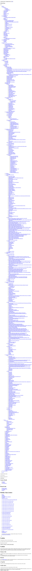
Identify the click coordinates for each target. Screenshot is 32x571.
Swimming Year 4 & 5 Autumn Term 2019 (7, 529)
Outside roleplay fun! (11, 299)
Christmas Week (11, 106)
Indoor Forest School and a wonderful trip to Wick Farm (16, 324)
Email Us (3, 482)
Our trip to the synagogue (12, 387)
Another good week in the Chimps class (14, 340)
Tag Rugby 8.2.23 (11, 145)
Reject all (2, 544)
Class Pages (5, 65)
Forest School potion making (12, 207)
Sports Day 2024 (7, 426)
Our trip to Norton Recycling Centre (13, 318)
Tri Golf (10, 88)
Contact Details (6, 11)
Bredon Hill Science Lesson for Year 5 (14, 412)
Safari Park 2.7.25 (11, 103)
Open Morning (11, 348)
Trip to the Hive (7, 448)
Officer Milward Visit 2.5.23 (14, 161)
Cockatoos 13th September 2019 (6, 512)
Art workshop (10, 350)
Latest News (5, 42)
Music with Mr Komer (8, 444)
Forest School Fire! (11, 401)
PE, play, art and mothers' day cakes (13, 320)
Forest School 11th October (10, 79)
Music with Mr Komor (12, 200)
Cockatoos (8, 240)
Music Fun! (10, 215)
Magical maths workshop (12, 392)
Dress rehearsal (11, 319)
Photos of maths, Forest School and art (14, 237)
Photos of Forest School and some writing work (15, 225)
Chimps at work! (11, 239)
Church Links (5, 37)
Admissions (5, 31)
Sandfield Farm (11, 294)
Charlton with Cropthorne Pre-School (10, 58)
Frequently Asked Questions (9, 46)
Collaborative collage (11, 393)
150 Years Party (7, 453)
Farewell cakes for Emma (12, 391)
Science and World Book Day (9, 463)
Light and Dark (11, 247)
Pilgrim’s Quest (7, 456)
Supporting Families (6, 56)
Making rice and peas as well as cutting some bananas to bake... (17, 205)
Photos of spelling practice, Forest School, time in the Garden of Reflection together (20, 227)
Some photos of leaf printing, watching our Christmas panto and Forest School (19, 228)
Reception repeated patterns (12, 184)
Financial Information (6, 39)
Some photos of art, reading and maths (14, 310)
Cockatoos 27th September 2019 (6, 524)
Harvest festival (11, 149)
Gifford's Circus (11, 284)
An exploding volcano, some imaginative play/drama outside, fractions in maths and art (20, 325)
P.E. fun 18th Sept (11, 213)
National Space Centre (12, 104)
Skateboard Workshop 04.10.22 (14, 172)
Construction (10, 373)
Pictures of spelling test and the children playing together (16, 236)
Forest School (10, 137)
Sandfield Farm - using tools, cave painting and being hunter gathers (18, 146)
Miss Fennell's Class (8, 97)
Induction (6, 8)
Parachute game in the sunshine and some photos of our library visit (17, 313)
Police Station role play (12, 212)
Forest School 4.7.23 (13, 157)
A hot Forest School (11, 375)
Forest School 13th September (11, 80)
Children (3, 60)
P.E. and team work (11, 202)
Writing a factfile (11, 303)
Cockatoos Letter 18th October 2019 (7, 520)
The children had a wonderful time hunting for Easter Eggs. (16, 363)
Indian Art (6, 433)
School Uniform (6, 51)
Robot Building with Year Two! (13, 297)
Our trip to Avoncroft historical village (14, 273)
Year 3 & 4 (6, 63)
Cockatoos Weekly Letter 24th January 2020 (8, 508)
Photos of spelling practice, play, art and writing (15, 232)
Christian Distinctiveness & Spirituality (10, 38)
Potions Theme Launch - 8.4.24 (14, 124)
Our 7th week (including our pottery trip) (14, 338)
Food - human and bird (12, 241)
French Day (10, 372)
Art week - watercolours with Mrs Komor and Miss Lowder (16, 259)
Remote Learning (4, 488)
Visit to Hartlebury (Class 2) (9, 467)
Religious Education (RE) (8, 24)
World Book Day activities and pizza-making (14, 396)
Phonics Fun (10, 193)
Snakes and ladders (11, 206)
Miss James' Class (7, 82)
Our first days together (12, 342)
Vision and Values (6, 10)
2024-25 (6, 36)
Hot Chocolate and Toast (12, 203)
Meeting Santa (10, 291)
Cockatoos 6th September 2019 (6, 528)
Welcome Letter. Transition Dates (9, 44)
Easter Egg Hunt (11, 285)
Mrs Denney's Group (10, 429)
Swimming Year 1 (11, 283)
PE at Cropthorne (7, 462)
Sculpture (8, 425)
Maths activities (11, 134)
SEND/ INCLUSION (6, 33)
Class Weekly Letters (11, 254)
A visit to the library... (11, 361)
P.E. (9, 140)
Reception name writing (12, 194)
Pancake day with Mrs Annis (12, 402)
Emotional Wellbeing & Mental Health (10, 17)
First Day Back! (11, 185)
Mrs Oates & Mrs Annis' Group (11, 428)
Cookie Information (4, 531)
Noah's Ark (10, 148)
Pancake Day (10, 370)
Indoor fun (10, 204)
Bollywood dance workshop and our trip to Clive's (15, 271)
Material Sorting (11, 300)
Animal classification (11, 133)
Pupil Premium (6, 34)
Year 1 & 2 (6, 62)
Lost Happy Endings (11, 251)
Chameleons (8, 280)
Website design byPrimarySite (6, 534)
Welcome (5, 7)
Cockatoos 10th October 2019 (6, 521)
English (6, 22)
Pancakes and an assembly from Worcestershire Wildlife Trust (17, 258)
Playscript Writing (7, 465)
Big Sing (6, 437)
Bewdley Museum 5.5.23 (13, 160)
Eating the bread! (11, 181)
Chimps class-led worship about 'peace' (14, 384)
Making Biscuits (11, 248)
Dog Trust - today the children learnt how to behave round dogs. (17, 139)
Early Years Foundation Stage (9, 21)
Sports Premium (6, 35)
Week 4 (10, 341)
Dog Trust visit (11, 151)
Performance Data (6, 52)
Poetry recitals (10, 407)
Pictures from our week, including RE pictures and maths (16, 235)
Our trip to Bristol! (11, 130)
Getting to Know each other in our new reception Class (12, 451)
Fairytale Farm (10, 113)
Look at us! (10, 246)
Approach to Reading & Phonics (9, 20)
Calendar (5, 41)
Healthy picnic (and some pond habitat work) (15, 376)
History (6, 30)
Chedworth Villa (11, 94)
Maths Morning (7, 458)
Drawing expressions (11, 377)
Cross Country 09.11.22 (13, 169)
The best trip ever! (11, 359)
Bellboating (10, 89)
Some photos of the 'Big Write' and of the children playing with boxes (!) (18, 316)
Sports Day (10, 305)
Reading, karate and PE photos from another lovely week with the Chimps (18, 334)
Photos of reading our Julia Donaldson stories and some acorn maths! (18, 234)
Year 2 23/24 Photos (11, 143)
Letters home (10, 347)
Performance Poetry (9, 423)
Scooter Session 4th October (12, 136)
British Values (10, 418)
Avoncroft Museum (9, 68)
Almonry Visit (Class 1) (8, 470)
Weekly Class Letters (11, 255)
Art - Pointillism (9, 424)
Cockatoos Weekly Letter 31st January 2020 (8, 506)
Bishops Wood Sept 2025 (12, 87)
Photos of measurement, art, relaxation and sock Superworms (17, 321)
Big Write (10, 417)
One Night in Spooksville (8, 441)
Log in (12, 1)
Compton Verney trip (11, 323)
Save (7, 570)
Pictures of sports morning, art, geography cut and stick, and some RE (18, 218)
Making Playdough (9, 78)
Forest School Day (11, 188)
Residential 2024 (7, 427)
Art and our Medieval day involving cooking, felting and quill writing (18, 270)
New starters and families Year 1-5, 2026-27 (9, 48)
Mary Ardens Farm (11, 85)
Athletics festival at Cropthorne (13, 309)
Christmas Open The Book (12, 91)
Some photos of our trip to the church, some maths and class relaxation (18, 277)
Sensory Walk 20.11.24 (10, 422)
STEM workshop (11, 351)
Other (7, 430)
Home (3, 6)
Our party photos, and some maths (13, 222)
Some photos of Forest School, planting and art (15, 224)
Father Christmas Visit (10, 72)
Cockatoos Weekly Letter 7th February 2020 (8, 505)
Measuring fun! (11, 178)
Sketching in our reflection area (13, 411)
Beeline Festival (7, 434)
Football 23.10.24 (11, 109)
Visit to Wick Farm (7, 457)
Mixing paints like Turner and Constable (14, 400)
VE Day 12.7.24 (12, 121)
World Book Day (9, 421)
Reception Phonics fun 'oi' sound (13, 179)
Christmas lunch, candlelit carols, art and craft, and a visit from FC (17, 330)
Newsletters (5, 40)
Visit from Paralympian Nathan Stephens (10, 454)
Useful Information (6, 54)
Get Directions (5, 483)
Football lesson (11, 383)
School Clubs (5, 53)
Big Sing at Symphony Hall (12, 403)
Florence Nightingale (11, 192)
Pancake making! (9, 67)
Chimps (8, 217)
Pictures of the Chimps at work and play (14, 233)
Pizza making (10, 90)
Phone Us (3, 481)
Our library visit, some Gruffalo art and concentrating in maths (17, 315)
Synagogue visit (11, 306)
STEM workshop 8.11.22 (13, 170)
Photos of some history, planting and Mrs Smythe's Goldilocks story (17, 223)
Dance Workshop (11, 344)
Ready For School (7, 45)
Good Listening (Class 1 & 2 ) (9, 468)
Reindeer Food (9, 73)
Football (10, 353)
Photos (8, 84)
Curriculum (5, 19)
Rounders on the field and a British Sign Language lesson (16, 307)
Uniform (6, 47)
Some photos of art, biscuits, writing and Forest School (16, 269)
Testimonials (7, 9)
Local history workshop (12, 398)
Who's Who (5, 12)
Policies (5, 18)
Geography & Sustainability (9, 27)
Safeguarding (5, 16)
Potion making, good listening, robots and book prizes (16, 336)
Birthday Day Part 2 (11, 197)
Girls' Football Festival (12, 413)
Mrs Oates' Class (9, 154)
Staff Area (5, 14)
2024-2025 (6, 420)
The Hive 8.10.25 (12, 101)
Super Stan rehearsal (11, 287)
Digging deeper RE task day (12, 349)
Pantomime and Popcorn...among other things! (15, 187)
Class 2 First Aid (7, 459)
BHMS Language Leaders (8, 460)
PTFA (4, 57)
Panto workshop (11, 92)
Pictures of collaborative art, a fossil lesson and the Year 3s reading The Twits (19, 256)
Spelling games (11, 378)
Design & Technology (8, 28)
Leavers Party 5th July (13, 122)
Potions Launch (11, 107)
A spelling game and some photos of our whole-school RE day (17, 333)
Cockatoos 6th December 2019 (6, 513)
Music (6, 26)
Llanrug (6, 452)
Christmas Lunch (11, 242)
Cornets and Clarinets (8, 464)
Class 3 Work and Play (8, 461)
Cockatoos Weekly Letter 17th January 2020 (8, 509)
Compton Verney (7, 438)
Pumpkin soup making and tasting (11, 76)
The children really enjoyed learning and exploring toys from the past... (18, 360)
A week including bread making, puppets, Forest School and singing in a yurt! (19, 337)
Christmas (10, 244)
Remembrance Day (11, 198)
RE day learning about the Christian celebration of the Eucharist (17, 312)
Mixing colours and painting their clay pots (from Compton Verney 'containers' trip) (20, 381)
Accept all (5, 544)
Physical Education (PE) (8, 25)
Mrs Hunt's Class (7, 83)
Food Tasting (12, 166)
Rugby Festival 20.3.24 (13, 118)
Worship (6, 55)
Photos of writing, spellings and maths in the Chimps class (16, 226)
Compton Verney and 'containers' (13, 385)
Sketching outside (11, 388)
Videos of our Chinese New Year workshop (14, 260)
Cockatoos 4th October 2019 (6, 523)
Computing (6, 29)
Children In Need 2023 (8, 431)
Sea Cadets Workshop (13, 100)
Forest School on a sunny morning (13, 389)
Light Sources (10, 191)
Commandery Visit (7, 439)
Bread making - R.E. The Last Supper (14, 182)
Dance (6, 442)
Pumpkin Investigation (10, 77)
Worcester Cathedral (8, 445)
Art (9, 250)
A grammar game (11, 311)
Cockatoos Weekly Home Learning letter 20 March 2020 (9, 499)
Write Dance (8, 81)
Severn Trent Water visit (12, 414)
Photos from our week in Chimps (13, 231)
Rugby (9, 352)
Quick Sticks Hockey (11, 152)
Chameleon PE (7, 435)
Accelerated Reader (6, 64)
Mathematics (7, 23)
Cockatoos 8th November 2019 (6, 517)
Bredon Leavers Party (13, 158)
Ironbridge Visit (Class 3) (8, 469)
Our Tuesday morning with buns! (13, 304)
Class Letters (10, 356)
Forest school (10, 210)
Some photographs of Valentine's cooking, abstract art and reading (17, 326)
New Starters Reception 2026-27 (8, 43)
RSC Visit (6, 466)
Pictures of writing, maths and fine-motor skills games (16, 238)
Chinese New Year (11, 290)
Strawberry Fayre (7, 436)
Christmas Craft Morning (12, 190)
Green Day (10, 308)
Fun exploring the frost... (12, 289)
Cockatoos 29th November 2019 (6, 514)
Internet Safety (10, 405)
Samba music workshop (12, 394)
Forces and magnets (11, 245)
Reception (6, 61)
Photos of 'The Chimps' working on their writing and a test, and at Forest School (19, 221)
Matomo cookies (4, 559)
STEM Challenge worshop (12, 86)
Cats (7, 175)
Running (10, 116)
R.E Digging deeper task (12, 301)
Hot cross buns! (11, 317)
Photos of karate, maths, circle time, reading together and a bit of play (18, 329)
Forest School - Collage (12, 176)
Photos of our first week (12, 278)
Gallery (6, 66)
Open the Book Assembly (13, 164)
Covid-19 (5, 32)
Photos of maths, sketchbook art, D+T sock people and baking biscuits (18, 276)
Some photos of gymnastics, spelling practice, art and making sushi (17, 328)
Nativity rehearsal (11, 267)
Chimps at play (11, 404)
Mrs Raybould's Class (10, 112)
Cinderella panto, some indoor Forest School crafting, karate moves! (18, 268)
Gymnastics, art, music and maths (13, 327)
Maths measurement (11, 380)
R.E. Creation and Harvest (12, 345)
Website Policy (4, 532)
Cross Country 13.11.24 (12, 93)
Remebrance (7, 449)
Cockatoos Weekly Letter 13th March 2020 (7, 501)
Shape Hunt (10, 298)
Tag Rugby (10, 110)
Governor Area (6, 15)
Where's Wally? (11, 322)
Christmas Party (12, 167)
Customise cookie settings (10, 544)
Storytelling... (10, 199)
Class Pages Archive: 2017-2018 (9, 354)
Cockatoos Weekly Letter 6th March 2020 (7, 502)
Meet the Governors (6, 13)
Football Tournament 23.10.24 (13, 95)
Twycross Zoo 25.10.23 (13, 127)
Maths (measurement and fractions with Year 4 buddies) (16, 395)
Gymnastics (11, 125)
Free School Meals (6, 50)
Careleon (6, 450)
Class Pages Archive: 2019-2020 (9, 252)
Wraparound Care (6, 49)
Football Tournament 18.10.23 (14, 119)
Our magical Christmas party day (13, 229)
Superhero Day (11, 131)
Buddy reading (11, 399)
